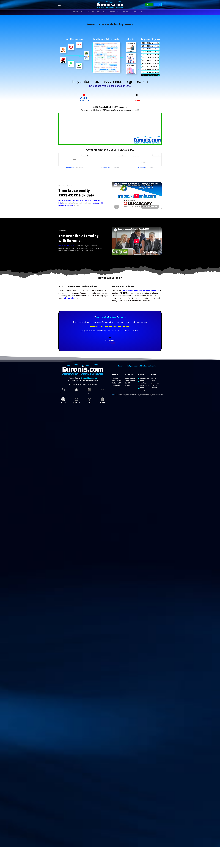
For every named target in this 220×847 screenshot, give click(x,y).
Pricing (126, 12)
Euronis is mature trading (66, 246)
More (143, 12)
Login (158, 4)
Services (135, 12)
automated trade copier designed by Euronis (141, 290)
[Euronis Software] (110, 4)
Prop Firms (114, 12)
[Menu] (59, 4)
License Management (89, 378)
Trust (83, 12)
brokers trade (68, 298)
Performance (102, 12)
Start (149, 4)
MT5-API (91, 12)
